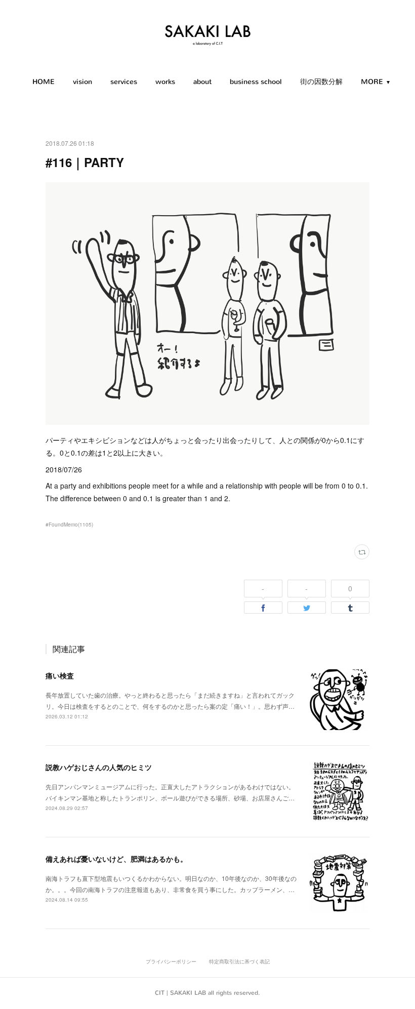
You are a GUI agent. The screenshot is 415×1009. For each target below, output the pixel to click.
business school (256, 82)
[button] (43, 82)
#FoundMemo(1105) (69, 524)
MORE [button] (372, 82)
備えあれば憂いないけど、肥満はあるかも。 (116, 859)
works (165, 82)
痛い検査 (60, 675)
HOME (43, 82)
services (123, 82)
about (202, 82)
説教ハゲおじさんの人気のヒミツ (99, 767)
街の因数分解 (321, 82)
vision (82, 82)
